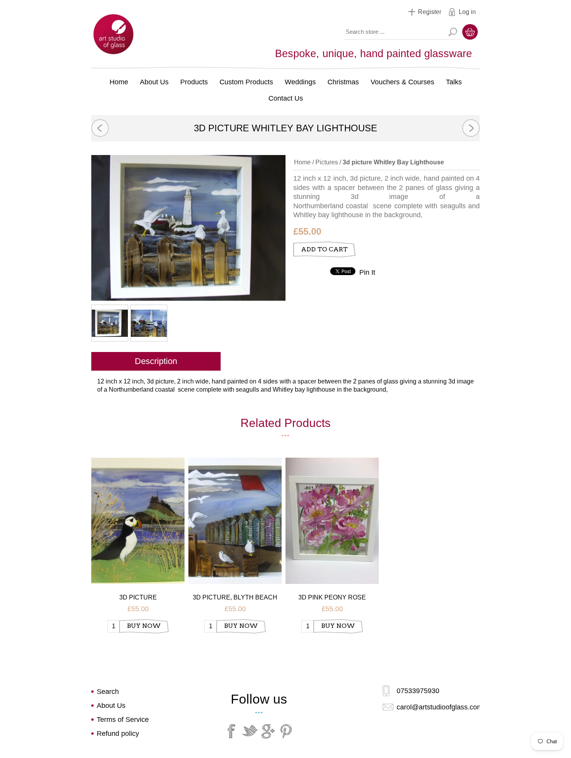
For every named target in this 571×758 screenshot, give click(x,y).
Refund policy (118, 733)
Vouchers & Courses (402, 82)
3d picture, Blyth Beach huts (235, 597)
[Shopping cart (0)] (470, 32)
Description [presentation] (156, 361)
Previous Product (100, 128)
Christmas (343, 82)
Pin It (367, 272)
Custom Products (246, 82)
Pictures (326, 162)
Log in (467, 12)
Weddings (300, 82)
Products (194, 82)
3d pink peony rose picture (332, 597)
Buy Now (144, 625)
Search (452, 32)
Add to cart (324, 249)
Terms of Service (123, 719)
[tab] (156, 362)
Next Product (471, 128)
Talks (454, 82)
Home (119, 82)
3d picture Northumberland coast (138, 597)
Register (429, 12)
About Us (154, 82)
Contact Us (285, 98)
